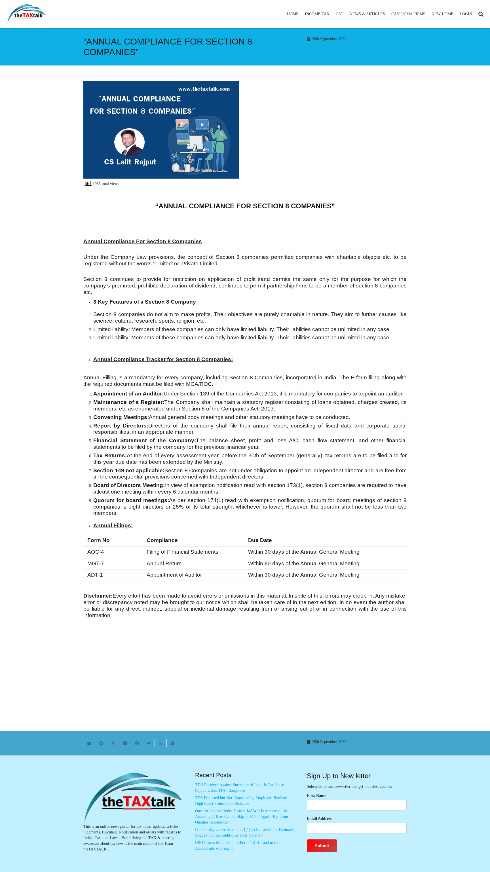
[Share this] (101, 743)
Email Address (319, 818)
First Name (316, 795)
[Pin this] (137, 743)
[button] (332, 14)
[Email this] (89, 743)
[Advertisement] (329, 132)
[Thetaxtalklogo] (26, 14)
